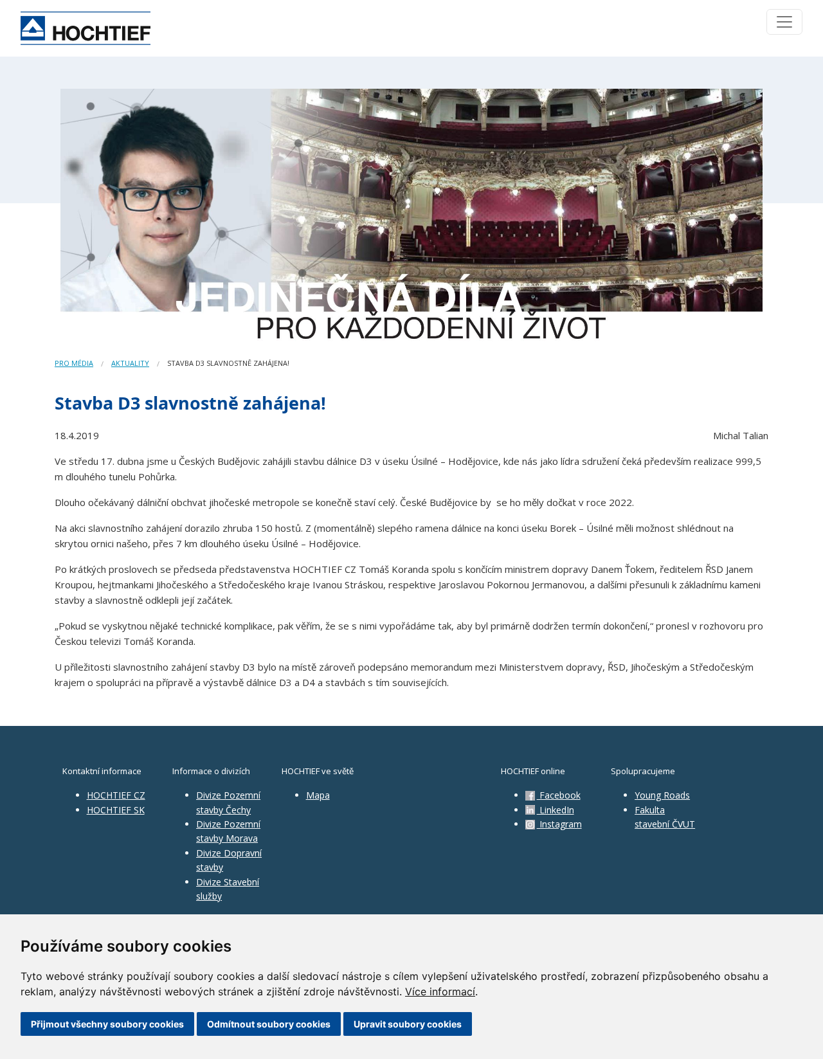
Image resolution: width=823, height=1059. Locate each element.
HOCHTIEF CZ (116, 795)
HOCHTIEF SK (116, 810)
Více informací (440, 991)
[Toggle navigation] (784, 22)
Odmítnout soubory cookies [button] (268, 1023)
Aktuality (130, 363)
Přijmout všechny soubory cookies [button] (107, 1023)
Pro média (74, 363)
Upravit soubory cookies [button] (408, 1023)
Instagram (559, 824)
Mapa (318, 795)
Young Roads (662, 795)
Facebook (559, 795)
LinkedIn (555, 810)
